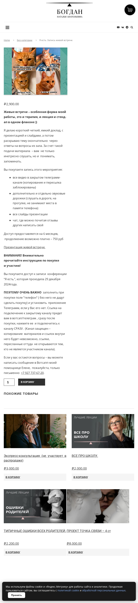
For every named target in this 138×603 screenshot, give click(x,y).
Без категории (24, 40)
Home (7, 40)
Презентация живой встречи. (24, 247)
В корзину (27, 382)
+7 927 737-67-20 (32, 373)
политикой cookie (68, 590)
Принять (16, 595)
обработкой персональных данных (103, 590)
